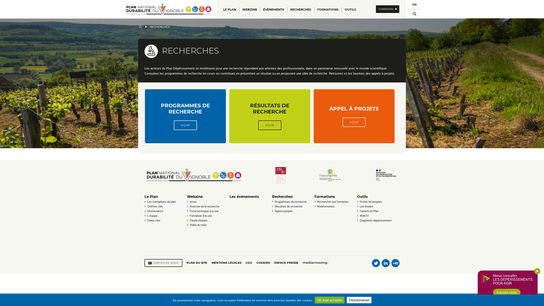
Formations (324, 197)
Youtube (395, 263)
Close (537, 271)
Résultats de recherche (269, 108)
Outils (362, 197)
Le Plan (151, 197)
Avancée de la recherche (204, 206)
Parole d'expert (198, 220)
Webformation (325, 206)
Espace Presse (286, 262)
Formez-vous (507, 292)
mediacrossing (315, 263)
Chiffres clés (155, 206)
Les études (366, 206)
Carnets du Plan (369, 211)
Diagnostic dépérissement (375, 220)
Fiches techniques (371, 202)
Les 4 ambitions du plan (161, 202)
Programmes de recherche (185, 108)
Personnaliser (359, 300)
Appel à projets (354, 109)
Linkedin (386, 263)
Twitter (376, 263)
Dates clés (153, 220)
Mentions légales (226, 262)
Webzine (195, 197)
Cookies (263, 262)
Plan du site (197, 262)
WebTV (364, 216)
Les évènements (244, 197)
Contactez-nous (166, 263)
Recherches (282, 197)
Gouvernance (155, 211)
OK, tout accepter (329, 300)
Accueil (140, 27)
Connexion (385, 9)
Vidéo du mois (198, 225)
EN (414, 4)
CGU (249, 262)
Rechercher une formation (332, 202)
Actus (193, 202)
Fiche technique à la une (204, 211)
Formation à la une (201, 216)
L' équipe (152, 216)
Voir (185, 125)
